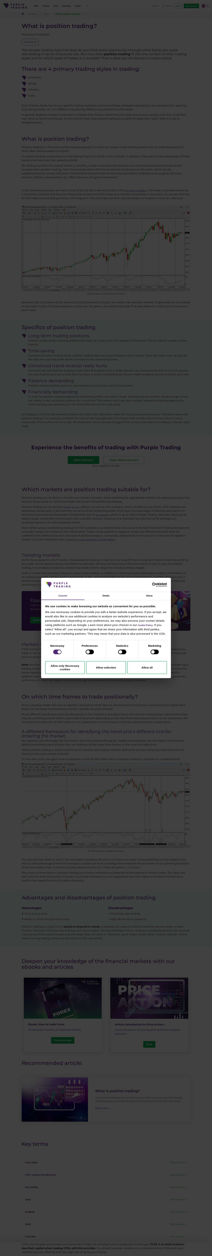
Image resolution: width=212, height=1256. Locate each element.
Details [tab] (106, 595)
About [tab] (149, 595)
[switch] (90, 652)
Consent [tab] (63, 595)
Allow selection (106, 668)
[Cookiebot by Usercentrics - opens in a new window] (154, 584)
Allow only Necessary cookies (65, 668)
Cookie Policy (147, 625)
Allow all (147, 668)
